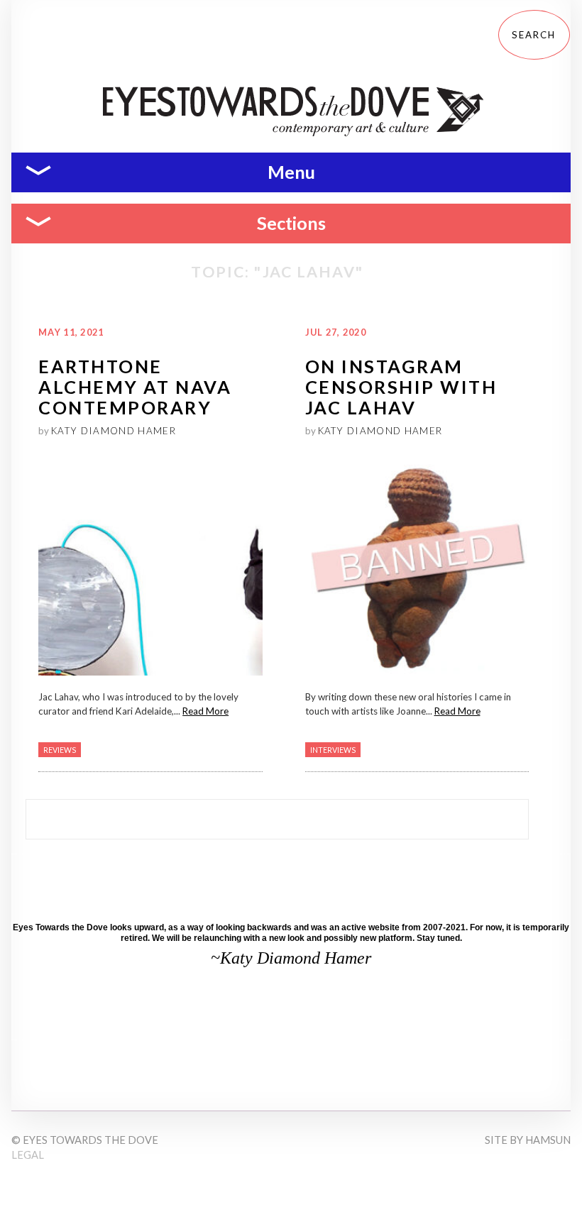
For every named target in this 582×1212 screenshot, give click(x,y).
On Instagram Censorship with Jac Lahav (401, 387)
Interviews (333, 749)
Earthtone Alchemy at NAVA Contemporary (134, 387)
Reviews (59, 749)
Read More (205, 711)
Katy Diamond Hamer (113, 430)
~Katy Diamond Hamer (291, 958)
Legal (27, 1155)
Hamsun (548, 1140)
